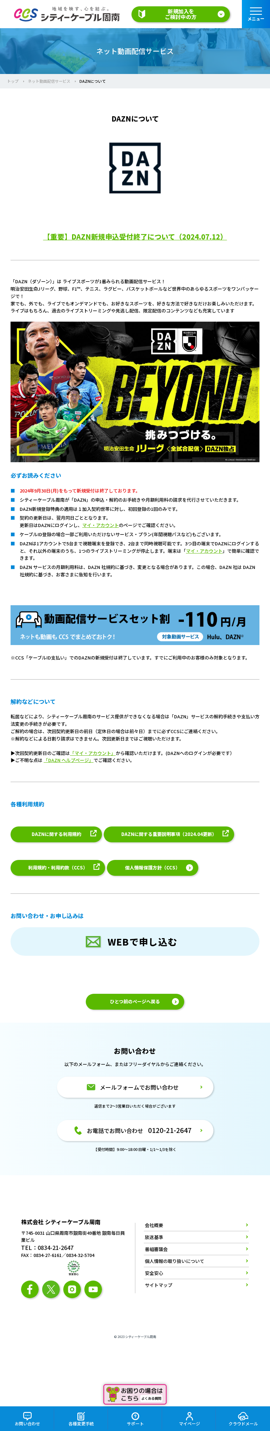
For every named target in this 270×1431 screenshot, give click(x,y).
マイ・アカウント (100, 525)
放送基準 (154, 1237)
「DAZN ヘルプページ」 (69, 760)
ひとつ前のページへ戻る (135, 1001)
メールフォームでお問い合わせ (139, 1087)
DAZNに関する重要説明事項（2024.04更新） (169, 834)
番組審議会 (156, 1249)
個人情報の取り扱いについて (174, 1261)
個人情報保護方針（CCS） (152, 867)
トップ (13, 81)
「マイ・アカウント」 (93, 753)
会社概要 (154, 1225)
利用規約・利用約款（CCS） (58, 867)
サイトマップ (158, 1285)
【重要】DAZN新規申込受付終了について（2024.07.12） (135, 236)
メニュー (256, 18)
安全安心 (154, 1273)
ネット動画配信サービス (49, 81)
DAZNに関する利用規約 (56, 834)
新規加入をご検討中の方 (181, 14)
